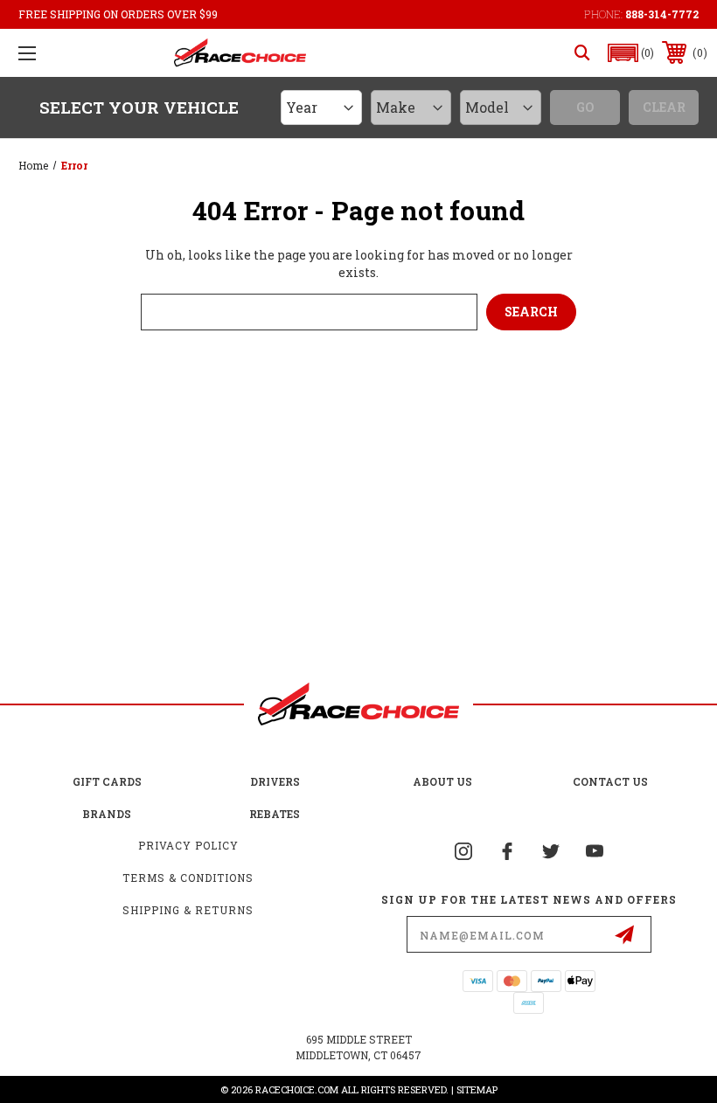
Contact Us (610, 781)
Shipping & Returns (188, 910)
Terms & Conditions (188, 877)
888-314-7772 (662, 14)
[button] (631, 53)
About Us (442, 781)
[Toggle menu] (27, 53)
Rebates (274, 814)
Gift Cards (107, 781)
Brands (106, 814)
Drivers (275, 781)
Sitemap (477, 1089)
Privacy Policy (188, 845)
